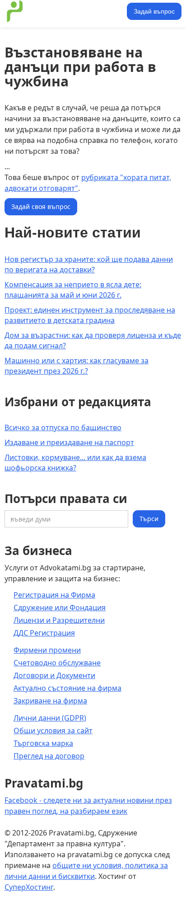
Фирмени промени (47, 650)
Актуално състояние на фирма (67, 688)
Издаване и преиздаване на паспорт (69, 442)
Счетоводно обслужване (57, 663)
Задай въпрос (154, 11)
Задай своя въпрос (40, 206)
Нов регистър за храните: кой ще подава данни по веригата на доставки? (89, 264)
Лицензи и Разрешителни (59, 620)
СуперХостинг (29, 887)
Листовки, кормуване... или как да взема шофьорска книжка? (75, 462)
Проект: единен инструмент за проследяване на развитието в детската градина (90, 315)
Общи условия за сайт (53, 731)
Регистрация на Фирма (54, 595)
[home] (64, 11)
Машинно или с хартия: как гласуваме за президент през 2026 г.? (77, 366)
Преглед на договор (49, 756)
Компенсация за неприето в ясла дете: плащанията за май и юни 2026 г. (73, 290)
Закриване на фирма (50, 701)
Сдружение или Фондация (60, 607)
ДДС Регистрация (44, 633)
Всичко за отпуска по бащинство (63, 427)
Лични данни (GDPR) (50, 718)
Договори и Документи (54, 675)
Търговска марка (43, 743)
